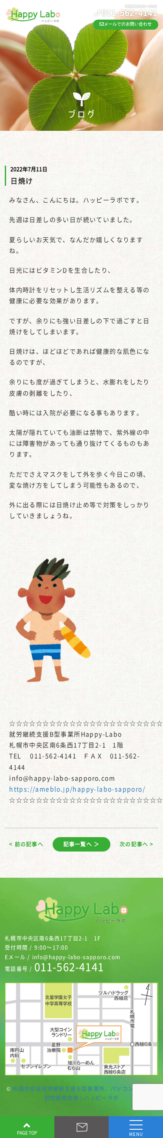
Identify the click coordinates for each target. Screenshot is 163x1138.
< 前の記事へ (26, 844)
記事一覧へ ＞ (81, 844)
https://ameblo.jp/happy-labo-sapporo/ (77, 788)
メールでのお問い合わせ (128, 24)
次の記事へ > (136, 844)
